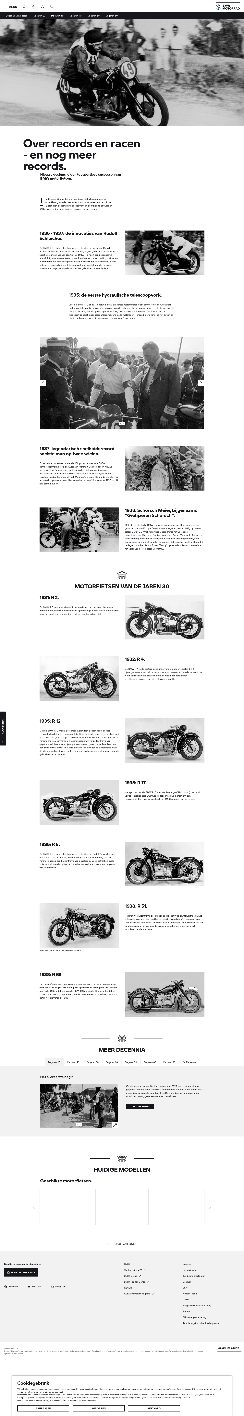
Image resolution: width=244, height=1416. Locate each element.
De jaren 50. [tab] (93, 1062)
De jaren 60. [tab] (112, 1062)
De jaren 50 (94, 15)
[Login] (42, 6)
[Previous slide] (43, 1106)
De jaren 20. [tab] (54, 1062)
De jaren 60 (112, 15)
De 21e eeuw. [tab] (189, 1062)
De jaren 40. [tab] (73, 1062)
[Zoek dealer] (33, 6)
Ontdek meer (140, 1106)
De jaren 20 (39, 15)
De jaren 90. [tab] (169, 1062)
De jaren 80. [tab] (150, 1062)
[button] (10, 7)
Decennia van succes (16, 15)
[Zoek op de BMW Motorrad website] (24, 6)
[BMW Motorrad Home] (228, 7)
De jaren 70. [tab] (131, 1062)
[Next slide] (201, 383)
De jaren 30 (57, 15)
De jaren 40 (75, 15)
